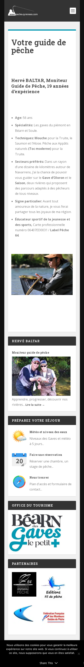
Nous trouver (39, 477)
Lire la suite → (35, 405)
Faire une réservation (45, 455)
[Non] (78, 654)
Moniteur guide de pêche (30, 352)
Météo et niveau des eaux (48, 432)
